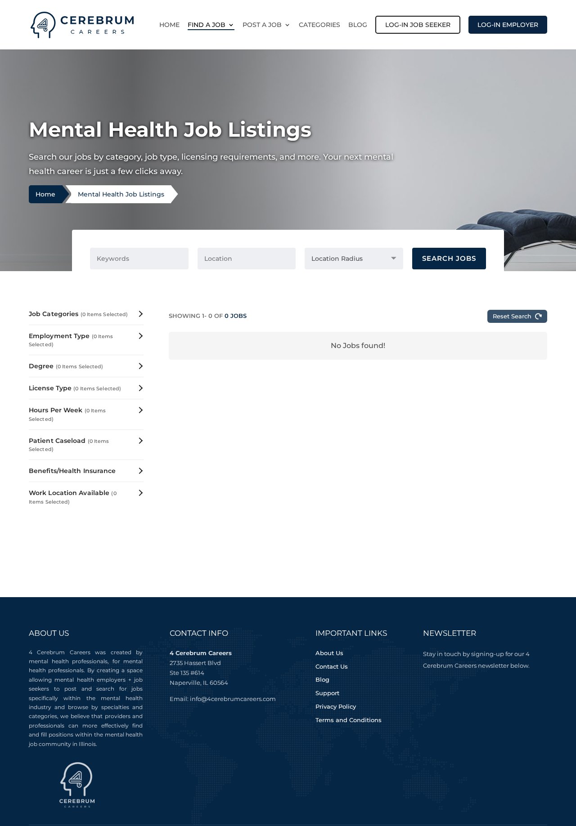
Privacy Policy (335, 706)
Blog (357, 25)
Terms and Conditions (348, 719)
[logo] (82, 24)
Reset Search (512, 316)
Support (327, 693)
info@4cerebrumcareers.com (233, 698)
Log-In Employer (507, 25)
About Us (329, 652)
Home (169, 25)
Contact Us (331, 666)
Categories (319, 25)
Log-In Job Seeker (417, 25)
